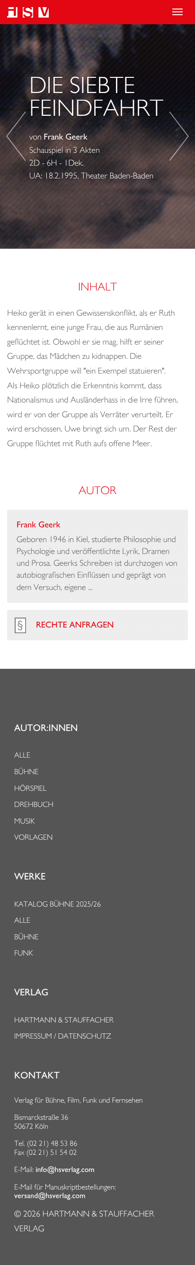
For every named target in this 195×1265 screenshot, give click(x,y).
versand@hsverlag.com (49, 1195)
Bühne (26, 771)
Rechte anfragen (75, 625)
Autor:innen (46, 728)
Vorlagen (33, 837)
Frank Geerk (65, 137)
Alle (22, 754)
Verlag (31, 992)
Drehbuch (33, 804)
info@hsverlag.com (65, 1169)
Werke (29, 876)
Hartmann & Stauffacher (64, 1019)
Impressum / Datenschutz (62, 1035)
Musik (24, 820)
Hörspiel (30, 788)
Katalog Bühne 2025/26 (57, 904)
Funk (23, 952)
